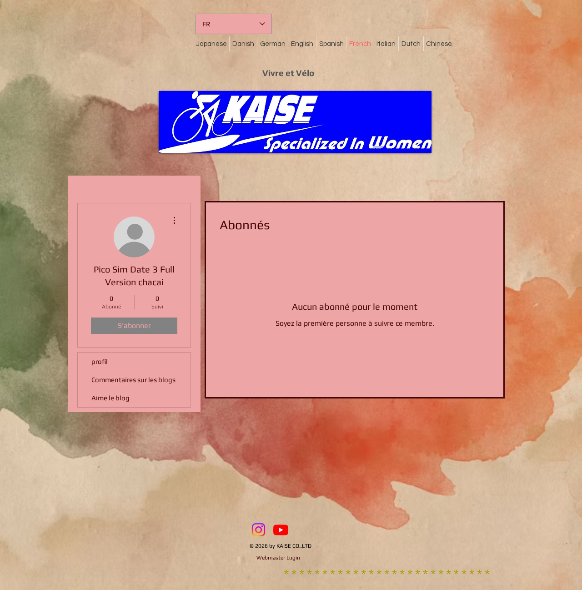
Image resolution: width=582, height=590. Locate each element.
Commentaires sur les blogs (133, 379)
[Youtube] (281, 530)
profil (99, 361)
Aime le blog (110, 398)
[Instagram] (258, 530)
